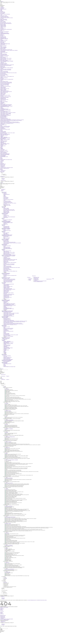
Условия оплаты (2, 616)
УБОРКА (6, 453)
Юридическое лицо (3, 615)
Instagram (3, 598)
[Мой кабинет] (0, 375)
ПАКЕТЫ (6, 432)
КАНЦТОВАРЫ (7, 447)
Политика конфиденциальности (4, 619)
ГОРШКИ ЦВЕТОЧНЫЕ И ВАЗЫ (10, 436)
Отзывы (1, 613)
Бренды (1, 609)
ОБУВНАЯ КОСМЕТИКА (8, 506)
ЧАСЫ (6, 416)
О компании (2, 611)
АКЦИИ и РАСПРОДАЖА (9, 545)
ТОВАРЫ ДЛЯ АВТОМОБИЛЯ (9, 569)
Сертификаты (2, 608)
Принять (2, 601)
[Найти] (1, 3)
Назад (7, 388)
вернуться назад (2, 607)
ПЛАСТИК (6, 403)
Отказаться (4, 601)
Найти (1, 629)
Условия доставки (2, 617)
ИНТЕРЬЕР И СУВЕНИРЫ (9, 428)
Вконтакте (3, 178)
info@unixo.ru (3, 176)
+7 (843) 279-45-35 (3, 170)
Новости (1, 612)
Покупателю (5, 582)
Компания (1, 610)
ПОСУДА (6, 424)
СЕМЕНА (6, 548)
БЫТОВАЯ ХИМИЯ (8, 523)
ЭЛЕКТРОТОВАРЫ (8, 410)
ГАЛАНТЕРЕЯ (7, 562)
